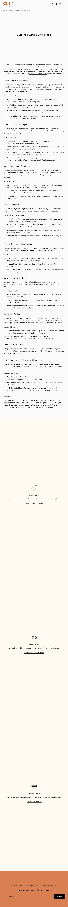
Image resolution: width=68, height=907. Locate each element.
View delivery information (34, 652)
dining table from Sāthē (38, 73)
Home (5, 10)
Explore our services (34, 801)
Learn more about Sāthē (34, 503)
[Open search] (53, 4)
